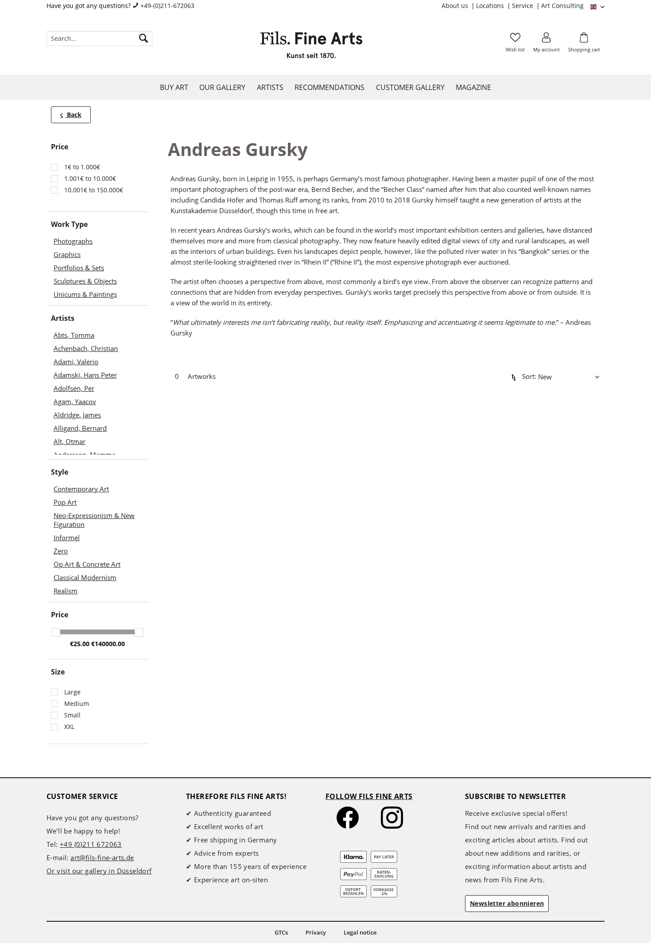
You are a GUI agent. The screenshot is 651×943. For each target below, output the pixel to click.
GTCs (281, 932)
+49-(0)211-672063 (167, 5)
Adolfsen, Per (74, 388)
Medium (76, 703)
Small (72, 715)
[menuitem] (459, 6)
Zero (61, 550)
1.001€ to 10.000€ (90, 178)
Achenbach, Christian (86, 348)
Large (72, 692)
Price (59, 615)
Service (523, 5)
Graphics (67, 254)
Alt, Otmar (69, 441)
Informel (67, 537)
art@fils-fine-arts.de (102, 857)
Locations (491, 5)
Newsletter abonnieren (507, 903)
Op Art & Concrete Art (87, 564)
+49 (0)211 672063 (91, 844)
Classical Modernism (85, 577)
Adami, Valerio (76, 361)
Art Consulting (562, 5)
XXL (69, 726)
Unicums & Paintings (85, 294)
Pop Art (65, 502)
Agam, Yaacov (75, 401)
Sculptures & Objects (85, 281)
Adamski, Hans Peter (85, 374)
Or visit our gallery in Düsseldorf (99, 870)
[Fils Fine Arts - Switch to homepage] (311, 47)
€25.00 (80, 643)
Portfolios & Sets (79, 267)
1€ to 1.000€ (82, 167)
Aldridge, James (77, 414)
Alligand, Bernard (80, 428)
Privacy (316, 932)
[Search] (143, 38)
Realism (66, 590)
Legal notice (360, 932)
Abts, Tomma (74, 335)
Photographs (73, 241)
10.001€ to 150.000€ (93, 190)
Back (73, 114)
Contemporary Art (81, 488)
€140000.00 (108, 643)
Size (58, 672)
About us (456, 5)
